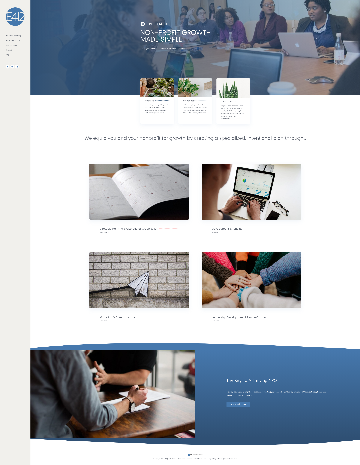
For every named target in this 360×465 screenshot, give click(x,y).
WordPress (234, 459)
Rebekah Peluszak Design (204, 459)
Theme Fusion (182, 459)
